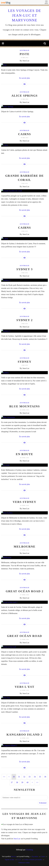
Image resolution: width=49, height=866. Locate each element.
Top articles (35, 856)
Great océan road (24, 635)
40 (27, 782)
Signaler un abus (10, 859)
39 (22, 782)
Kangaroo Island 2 (24, 734)
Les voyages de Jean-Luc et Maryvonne (24, 15)
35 (40, 777)
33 (29, 777)
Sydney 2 (24, 320)
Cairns (24, 134)
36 (45, 777)
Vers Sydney (24, 501)
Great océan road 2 (24, 591)
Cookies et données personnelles (33, 859)
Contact (43, 856)
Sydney (24, 361)
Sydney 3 (24, 269)
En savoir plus (24, 78)
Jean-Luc (16, 839)
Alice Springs (24, 95)
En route (24, 454)
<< (4, 777)
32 (24, 777)
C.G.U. (19, 859)
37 (12, 782)
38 (17, 782)
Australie (24, 50)
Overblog (29, 850)
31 (19, 777)
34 (35, 777)
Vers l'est (24, 686)
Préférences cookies (24, 863)
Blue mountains (24, 406)
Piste (24, 54)
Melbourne (24, 546)
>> (37, 782)
